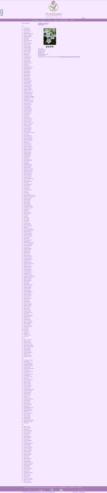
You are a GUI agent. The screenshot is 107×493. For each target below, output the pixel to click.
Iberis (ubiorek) (26, 188)
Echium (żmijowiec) (27, 444)
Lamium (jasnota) (27, 202)
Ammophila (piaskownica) (28, 362)
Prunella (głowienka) (27, 270)
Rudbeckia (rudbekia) (27, 280)
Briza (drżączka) (27, 369)
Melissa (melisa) (27, 455)
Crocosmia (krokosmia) (28, 118)
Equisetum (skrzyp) (27, 381)
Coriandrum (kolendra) (28, 440)
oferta (49, 20)
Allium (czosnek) (27, 41)
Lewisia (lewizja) (27, 209)
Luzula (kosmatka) (27, 400)
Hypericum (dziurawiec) (28, 450)
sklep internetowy (64, 20)
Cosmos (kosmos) (27, 114)
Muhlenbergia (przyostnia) (28, 407)
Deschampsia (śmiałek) (28, 376)
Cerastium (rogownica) (28, 94)
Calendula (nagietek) (27, 82)
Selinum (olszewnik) (27, 294)
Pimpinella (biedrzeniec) (28, 259)
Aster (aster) (26, 64)
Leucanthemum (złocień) (28, 207)
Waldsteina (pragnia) (27, 334)
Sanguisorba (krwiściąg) (28, 284)
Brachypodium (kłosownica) (29, 368)
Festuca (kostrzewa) (27, 385)
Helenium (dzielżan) (27, 167)
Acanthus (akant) (27, 29)
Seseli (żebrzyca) (27, 297)
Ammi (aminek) (26, 429)
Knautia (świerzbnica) (27, 198)
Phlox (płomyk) (26, 253)
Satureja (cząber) (27, 473)
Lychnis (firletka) (27, 220)
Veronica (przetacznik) (28, 326)
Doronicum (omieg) (27, 131)
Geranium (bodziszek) (28, 160)
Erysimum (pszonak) (27, 145)
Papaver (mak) (26, 238)
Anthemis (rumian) (27, 53)
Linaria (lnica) (26, 214)
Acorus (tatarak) (26, 361)
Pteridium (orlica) (27, 353)
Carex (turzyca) (26, 372)
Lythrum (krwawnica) (27, 224)
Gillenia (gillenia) (27, 163)
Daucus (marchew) (27, 121)
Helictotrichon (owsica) (28, 390)
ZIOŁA (23, 424)
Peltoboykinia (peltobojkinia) (29, 242)
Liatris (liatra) (26, 210)
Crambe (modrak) (27, 117)
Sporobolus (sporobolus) (28, 421)
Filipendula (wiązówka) (28, 149)
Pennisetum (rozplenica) (28, 413)
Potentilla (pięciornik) (27, 267)
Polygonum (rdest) (27, 265)
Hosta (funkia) (26, 182)
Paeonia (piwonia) (27, 237)
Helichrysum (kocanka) (28, 447)
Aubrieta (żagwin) (27, 69)
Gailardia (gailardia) (27, 153)
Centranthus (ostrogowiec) (28, 92)
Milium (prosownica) (27, 403)
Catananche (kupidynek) (28, 89)
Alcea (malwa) (26, 39)
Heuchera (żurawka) (27, 177)
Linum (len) (26, 216)
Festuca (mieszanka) (27, 386)
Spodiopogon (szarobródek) (29, 420)
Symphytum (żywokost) (28, 304)
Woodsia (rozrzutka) (27, 356)
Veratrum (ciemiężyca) (28, 320)
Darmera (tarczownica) (28, 120)
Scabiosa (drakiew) (27, 290)
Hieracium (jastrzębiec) (28, 181)
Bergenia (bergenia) (27, 75)
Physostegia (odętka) (27, 258)
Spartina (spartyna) (27, 418)
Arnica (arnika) (26, 434)
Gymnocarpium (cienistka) (28, 345)
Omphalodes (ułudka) (27, 234)
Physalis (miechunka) (28, 256)
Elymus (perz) (26, 378)
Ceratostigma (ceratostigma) (29, 96)
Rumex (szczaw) (27, 469)
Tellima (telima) (26, 308)
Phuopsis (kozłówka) (27, 255)
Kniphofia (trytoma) (27, 199)
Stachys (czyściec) (27, 302)
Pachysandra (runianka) (28, 235)
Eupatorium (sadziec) (27, 146)
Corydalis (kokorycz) (27, 113)
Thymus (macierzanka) (28, 312)
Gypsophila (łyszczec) (28, 166)
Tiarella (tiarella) (26, 313)
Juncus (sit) (26, 396)
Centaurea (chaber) (27, 90)
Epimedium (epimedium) (28, 139)
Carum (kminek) (27, 439)
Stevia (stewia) (26, 476)
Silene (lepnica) (26, 299)
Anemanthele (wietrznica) (28, 365)
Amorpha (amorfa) (27, 44)
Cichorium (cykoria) (27, 103)
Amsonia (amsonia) (27, 46)
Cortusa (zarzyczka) (27, 111)
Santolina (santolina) (27, 285)
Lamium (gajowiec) (27, 200)
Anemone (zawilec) (27, 50)
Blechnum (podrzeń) (27, 342)
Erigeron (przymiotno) (28, 140)
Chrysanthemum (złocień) (28, 101)
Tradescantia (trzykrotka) (28, 315)
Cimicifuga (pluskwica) (28, 104)
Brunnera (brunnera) (27, 78)
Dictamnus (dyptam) (27, 128)
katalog (55, 20)
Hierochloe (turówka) (27, 392)
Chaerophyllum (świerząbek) (29, 97)
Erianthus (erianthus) (27, 383)
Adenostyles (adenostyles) (28, 33)
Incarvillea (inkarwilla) (27, 189)
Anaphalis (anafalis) (27, 47)
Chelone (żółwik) (27, 99)
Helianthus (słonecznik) (28, 170)
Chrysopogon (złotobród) (28, 374)
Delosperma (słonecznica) (28, 122)
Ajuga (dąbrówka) (27, 37)
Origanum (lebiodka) (27, 461)
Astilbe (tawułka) (27, 65)
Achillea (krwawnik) (27, 30)
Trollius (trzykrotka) (27, 319)
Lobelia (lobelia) (26, 217)
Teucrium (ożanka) (27, 309)
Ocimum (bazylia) (27, 459)
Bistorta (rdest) (26, 76)
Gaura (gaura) (26, 157)
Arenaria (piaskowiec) (27, 57)
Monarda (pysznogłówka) (28, 228)
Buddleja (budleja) (27, 79)
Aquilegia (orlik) (26, 54)
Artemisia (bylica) (27, 60)
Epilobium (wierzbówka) (28, 138)
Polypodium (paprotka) (28, 266)
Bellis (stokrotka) (27, 74)
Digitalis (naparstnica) (27, 129)
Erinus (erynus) (26, 142)
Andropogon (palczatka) (28, 364)
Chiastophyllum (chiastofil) (28, 100)
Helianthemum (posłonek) (28, 168)
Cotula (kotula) (26, 115)
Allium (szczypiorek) (27, 427)
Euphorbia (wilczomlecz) (28, 147)
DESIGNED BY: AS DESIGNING (78, 492)
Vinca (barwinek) (27, 331)
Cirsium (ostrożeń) (27, 106)
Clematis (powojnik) (27, 107)
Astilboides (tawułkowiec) (28, 67)
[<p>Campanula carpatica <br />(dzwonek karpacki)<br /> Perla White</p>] (50, 36)
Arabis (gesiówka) (27, 55)
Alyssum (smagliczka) (28, 43)
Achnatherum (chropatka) (28, 360)
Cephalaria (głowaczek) (28, 93)
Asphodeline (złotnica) (28, 62)
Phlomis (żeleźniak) (27, 252)
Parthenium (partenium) (28, 239)
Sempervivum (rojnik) (27, 295)
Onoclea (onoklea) (27, 348)
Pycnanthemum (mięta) (28, 274)
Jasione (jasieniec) (27, 193)
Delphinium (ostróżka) (28, 124)
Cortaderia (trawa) (27, 375)
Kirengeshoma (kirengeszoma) (29, 196)
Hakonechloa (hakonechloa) (29, 389)
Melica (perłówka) (27, 401)
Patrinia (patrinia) (27, 241)
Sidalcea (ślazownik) (27, 298)
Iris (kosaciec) (26, 192)
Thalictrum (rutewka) (27, 311)
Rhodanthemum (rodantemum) (29, 276)
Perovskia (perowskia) (28, 245)
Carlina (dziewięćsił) (27, 86)
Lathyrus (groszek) (27, 203)
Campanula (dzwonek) (28, 85)
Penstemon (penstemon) (28, 244)
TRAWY (23, 358)
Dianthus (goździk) (27, 125)
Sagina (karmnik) (27, 281)
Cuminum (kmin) (27, 441)
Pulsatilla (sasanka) (27, 273)
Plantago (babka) (27, 260)
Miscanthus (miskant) (28, 404)
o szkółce (43, 20)
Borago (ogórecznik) (27, 437)
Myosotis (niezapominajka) (28, 230)
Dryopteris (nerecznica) (28, 343)
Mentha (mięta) (26, 457)
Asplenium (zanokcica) (28, 339)
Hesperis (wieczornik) (28, 175)
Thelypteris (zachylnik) (28, 355)
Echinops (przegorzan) (28, 136)
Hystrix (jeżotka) (27, 186)
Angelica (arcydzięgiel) (28, 430)
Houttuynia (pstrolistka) (28, 184)
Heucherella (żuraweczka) (28, 178)
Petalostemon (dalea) (27, 248)
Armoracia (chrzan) (27, 433)
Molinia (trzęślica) (27, 406)
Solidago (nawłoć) (27, 301)
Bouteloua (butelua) (27, 367)
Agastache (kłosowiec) (28, 36)
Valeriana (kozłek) (27, 480)
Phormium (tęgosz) (27, 415)
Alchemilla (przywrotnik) (28, 40)
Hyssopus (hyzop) (27, 451)
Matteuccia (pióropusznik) (28, 346)
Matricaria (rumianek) (27, 454)
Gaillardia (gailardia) (27, 154)
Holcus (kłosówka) (27, 393)
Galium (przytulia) (27, 156)
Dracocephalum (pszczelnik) (29, 132)
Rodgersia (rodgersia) (28, 277)
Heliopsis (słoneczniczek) (28, 171)
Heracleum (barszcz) (27, 174)
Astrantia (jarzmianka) (28, 68)
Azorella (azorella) (27, 71)
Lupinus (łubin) (26, 219)
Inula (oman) (26, 191)
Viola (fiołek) (26, 333)
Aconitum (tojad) (27, 32)
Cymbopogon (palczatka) (28, 443)
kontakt (72, 20)
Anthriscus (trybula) (27, 432)
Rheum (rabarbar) (27, 466)
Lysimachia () (26, 221)
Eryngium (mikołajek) (27, 143)
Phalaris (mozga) (27, 414)
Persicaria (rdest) (27, 246)
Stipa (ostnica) (26, 422)
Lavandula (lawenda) (27, 205)
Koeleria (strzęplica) (27, 397)
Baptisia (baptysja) (27, 72)
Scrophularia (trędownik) (28, 291)
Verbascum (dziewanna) (28, 322)
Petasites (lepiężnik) (27, 249)
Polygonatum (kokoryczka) (28, 263)
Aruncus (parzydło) (27, 61)
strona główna (35, 20)
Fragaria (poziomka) (27, 150)
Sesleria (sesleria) (27, 417)
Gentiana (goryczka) (27, 159)
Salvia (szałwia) (26, 283)
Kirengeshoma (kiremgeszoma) (29, 195)
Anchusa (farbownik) (27, 48)
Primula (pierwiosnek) (28, 269)
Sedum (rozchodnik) (27, 292)
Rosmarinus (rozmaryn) (28, 468)
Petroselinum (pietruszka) (28, 462)
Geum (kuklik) (26, 161)
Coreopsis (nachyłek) (27, 110)
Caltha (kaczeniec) (27, 83)
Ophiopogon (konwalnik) (28, 410)
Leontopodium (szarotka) (28, 206)
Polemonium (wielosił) (28, 262)
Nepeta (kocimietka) (27, 231)
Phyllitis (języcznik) (27, 350)
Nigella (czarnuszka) (27, 458)
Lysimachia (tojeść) (27, 223)
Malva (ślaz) (26, 227)
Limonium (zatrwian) (27, 213)
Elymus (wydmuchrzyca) (28, 379)
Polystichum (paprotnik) (28, 352)
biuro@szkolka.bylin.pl (62, 487)
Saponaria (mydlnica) (27, 287)
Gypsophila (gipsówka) (28, 164)
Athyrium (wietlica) (27, 341)
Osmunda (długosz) (27, 349)
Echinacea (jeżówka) (27, 135)
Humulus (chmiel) (27, 185)
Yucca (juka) (26, 336)
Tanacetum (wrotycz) (27, 305)
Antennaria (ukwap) (27, 51)
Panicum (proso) (27, 411)
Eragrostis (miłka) (27, 382)
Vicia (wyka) (26, 330)
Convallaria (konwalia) (28, 108)
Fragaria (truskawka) (27, 152)
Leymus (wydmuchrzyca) (28, 399)
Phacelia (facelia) (27, 251)
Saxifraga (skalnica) (27, 288)
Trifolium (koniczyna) (27, 316)
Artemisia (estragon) (27, 436)
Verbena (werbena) (27, 323)
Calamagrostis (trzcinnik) (28, 371)
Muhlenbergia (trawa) (27, 408)
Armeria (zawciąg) (27, 58)
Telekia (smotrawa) (27, 306)
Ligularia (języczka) (27, 212)
